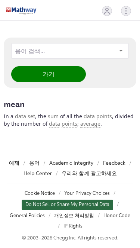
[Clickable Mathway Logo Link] (21, 11)
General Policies (27, 215)
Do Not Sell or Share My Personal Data (67, 204)
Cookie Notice (40, 193)
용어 (34, 163)
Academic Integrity (71, 163)
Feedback (114, 163)
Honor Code (116, 215)
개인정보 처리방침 (74, 215)
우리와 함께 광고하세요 (89, 173)
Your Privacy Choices (87, 193)
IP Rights (73, 226)
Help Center (38, 173)
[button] (107, 11)
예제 (14, 163)
